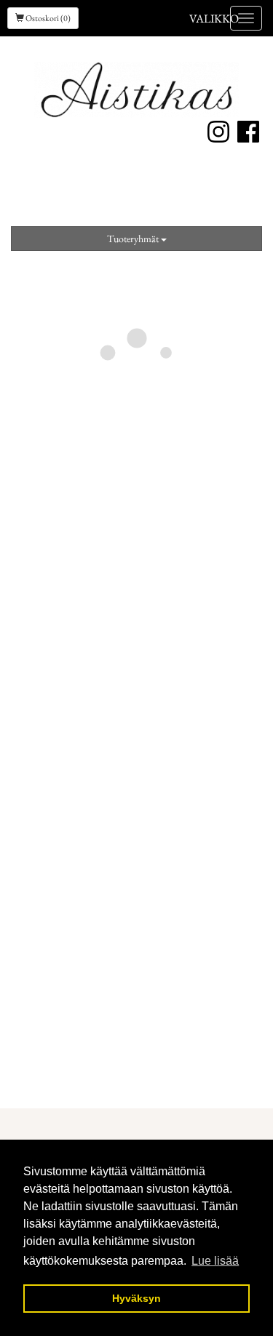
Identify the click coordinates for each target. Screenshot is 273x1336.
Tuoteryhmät (134, 238)
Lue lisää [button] (215, 1261)
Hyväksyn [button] (136, 1298)
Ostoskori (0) (47, 18)
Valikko (214, 18)
